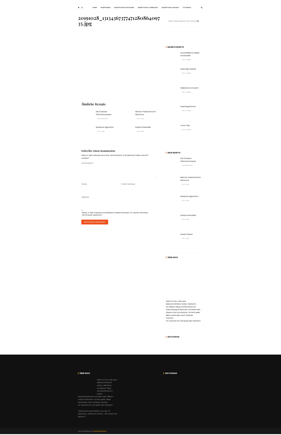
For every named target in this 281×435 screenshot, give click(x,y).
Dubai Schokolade (143, 127)
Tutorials (187, 7)
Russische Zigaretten (105, 127)
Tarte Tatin (185, 125)
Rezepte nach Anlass (170, 7)
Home (95, 7)
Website (85, 197)
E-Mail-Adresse (128, 184)
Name (84, 184)
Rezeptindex (106, 7)
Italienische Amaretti (189, 88)
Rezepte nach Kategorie (124, 7)
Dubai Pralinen (186, 234)
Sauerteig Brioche (188, 106)
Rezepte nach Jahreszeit (148, 7)
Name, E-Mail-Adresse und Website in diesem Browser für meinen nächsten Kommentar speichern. (115, 214)
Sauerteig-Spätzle (188, 69)
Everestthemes (100, 431)
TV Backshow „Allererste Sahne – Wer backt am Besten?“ (97, 414)
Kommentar (88, 163)
